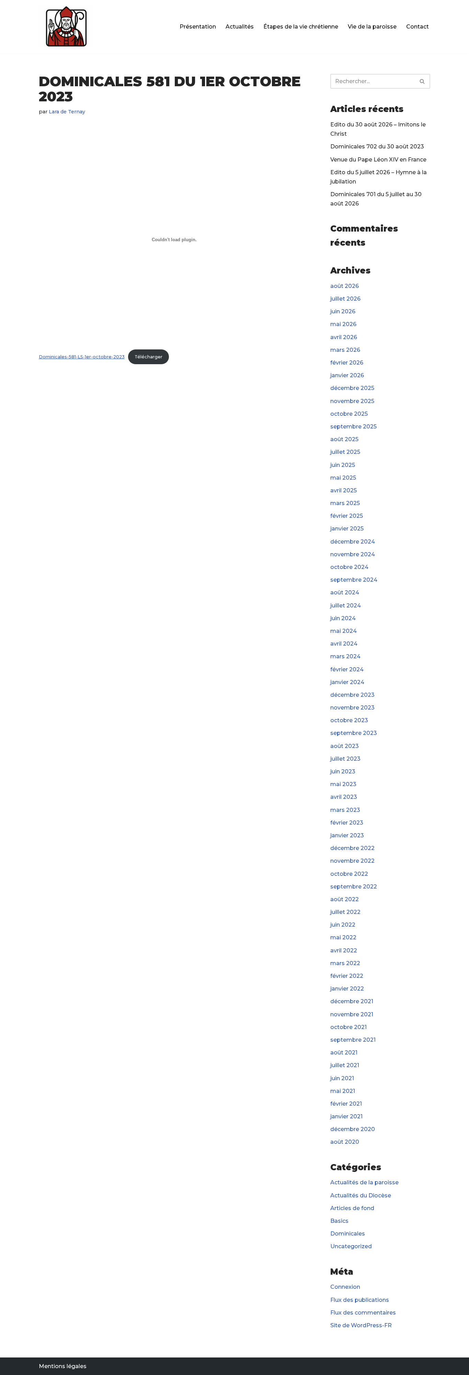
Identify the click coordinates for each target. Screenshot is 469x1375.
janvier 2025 (347, 528)
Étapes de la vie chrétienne (300, 26)
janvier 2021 (346, 1116)
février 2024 (347, 669)
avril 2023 (343, 797)
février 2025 (346, 516)
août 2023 (344, 746)
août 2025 (344, 439)
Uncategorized (351, 1246)
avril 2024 (343, 643)
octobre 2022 (349, 874)
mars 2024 (345, 656)
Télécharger (148, 356)
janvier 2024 (347, 682)
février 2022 (346, 976)
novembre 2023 (352, 707)
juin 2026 (342, 311)
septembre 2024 (353, 580)
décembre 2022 (352, 848)
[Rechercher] (422, 81)
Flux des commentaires (363, 1312)
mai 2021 (342, 1091)
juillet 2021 (344, 1065)
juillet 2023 (345, 759)
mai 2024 (343, 631)
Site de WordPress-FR (361, 1325)
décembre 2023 (352, 695)
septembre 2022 (353, 886)
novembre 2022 (352, 861)
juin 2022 (342, 924)
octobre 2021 (348, 1027)
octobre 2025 (349, 414)
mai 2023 (343, 784)
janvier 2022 (347, 988)
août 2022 (344, 899)
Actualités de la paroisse (364, 1182)
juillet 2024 (345, 605)
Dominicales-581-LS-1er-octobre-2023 (82, 356)
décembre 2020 (352, 1129)
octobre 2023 (349, 720)
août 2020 (344, 1142)
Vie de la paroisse (372, 26)
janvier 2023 (347, 835)
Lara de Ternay (67, 112)
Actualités (240, 26)
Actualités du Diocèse (360, 1195)
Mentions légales (63, 1366)
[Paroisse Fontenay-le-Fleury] (66, 26)
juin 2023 (342, 771)
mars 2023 (345, 810)
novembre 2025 (352, 401)
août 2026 (344, 286)
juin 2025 (342, 465)
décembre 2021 (351, 1001)
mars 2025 (345, 503)
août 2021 (343, 1052)
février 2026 (346, 362)
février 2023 (346, 822)
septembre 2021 (353, 1040)
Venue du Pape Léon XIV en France (378, 159)
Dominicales (347, 1233)
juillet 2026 (345, 298)
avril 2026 (343, 337)
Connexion (345, 1287)
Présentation (198, 26)
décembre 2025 (352, 388)
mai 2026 (343, 324)
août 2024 (344, 592)
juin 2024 (343, 618)
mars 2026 (345, 350)
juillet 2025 (345, 452)
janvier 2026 (347, 375)
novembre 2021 (351, 1014)
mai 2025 (343, 477)
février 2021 (346, 1103)
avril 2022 (343, 950)
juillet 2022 (345, 912)
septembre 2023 (353, 733)
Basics (339, 1221)
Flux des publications (359, 1300)
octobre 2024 (349, 567)
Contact (417, 26)
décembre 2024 (352, 541)
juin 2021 (342, 1078)
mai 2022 (343, 937)
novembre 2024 (352, 554)
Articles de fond (352, 1208)
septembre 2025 (353, 426)
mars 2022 (345, 963)
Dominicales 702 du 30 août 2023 (377, 146)
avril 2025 (343, 490)
